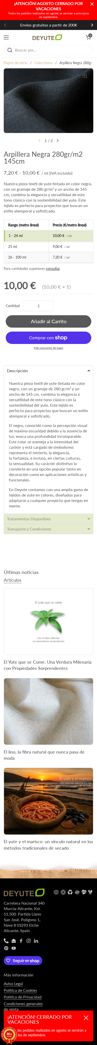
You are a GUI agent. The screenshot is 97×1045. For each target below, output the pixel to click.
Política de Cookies (20, 990)
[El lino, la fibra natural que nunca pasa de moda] (48, 711)
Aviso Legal (13, 983)
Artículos (12, 580)
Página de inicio (15, 63)
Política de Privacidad (23, 996)
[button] (88, 37)
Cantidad (13, 306)
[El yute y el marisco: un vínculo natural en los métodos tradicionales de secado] (48, 801)
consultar (53, 268)
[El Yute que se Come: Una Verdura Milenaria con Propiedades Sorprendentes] (48, 621)
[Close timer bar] (92, 4)
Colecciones (43, 63)
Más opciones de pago (48, 348)
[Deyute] (47, 37)
